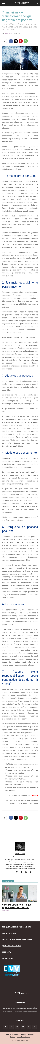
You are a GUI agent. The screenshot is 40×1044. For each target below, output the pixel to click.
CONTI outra (8, 33)
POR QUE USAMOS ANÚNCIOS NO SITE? (16, 927)
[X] (16, 41)
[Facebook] (11, 41)
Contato (12, 1037)
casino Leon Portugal (23, 1037)
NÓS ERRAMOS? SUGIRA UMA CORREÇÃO (17, 939)
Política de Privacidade (12, 1035)
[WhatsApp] (26, 41)
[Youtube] (31, 872)
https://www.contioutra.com (20, 857)
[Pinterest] (21, 41)
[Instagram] (13, 872)
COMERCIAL (6, 952)
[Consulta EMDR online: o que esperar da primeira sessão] (20, 886)
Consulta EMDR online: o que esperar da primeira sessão (16, 906)
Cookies (23, 1035)
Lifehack (34, 795)
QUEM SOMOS (7, 958)
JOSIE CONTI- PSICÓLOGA (11, 946)
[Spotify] (22, 872)
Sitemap (31, 1035)
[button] (3, 3)
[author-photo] (20, 851)
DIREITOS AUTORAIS (9, 933)
